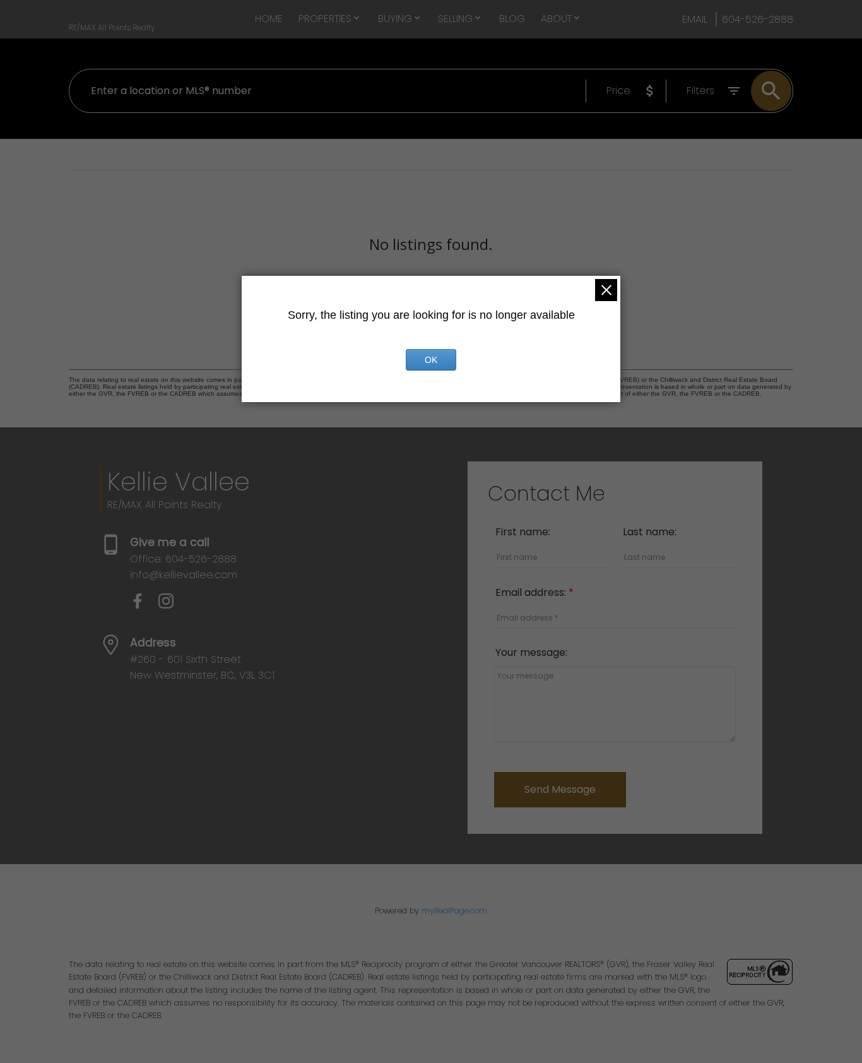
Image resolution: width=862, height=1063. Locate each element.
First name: (522, 532)
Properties (324, 18)
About (556, 18)
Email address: (532, 592)
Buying (395, 18)
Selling (455, 18)
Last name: (649, 532)
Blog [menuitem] (512, 18)
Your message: (531, 652)
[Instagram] (171, 605)
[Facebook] (144, 605)
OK (431, 360)
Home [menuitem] (269, 18)
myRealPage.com (454, 910)
